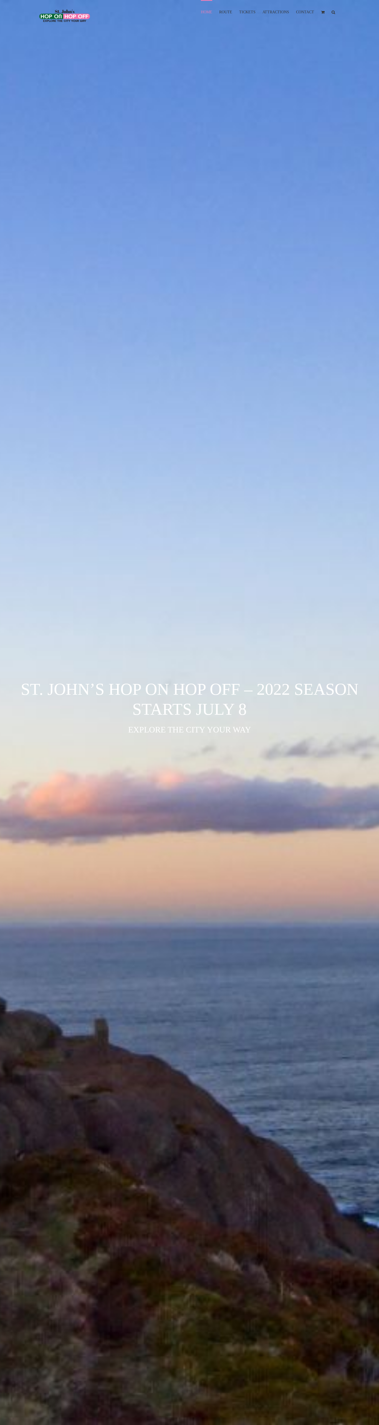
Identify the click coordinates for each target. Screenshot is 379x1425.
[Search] (333, 11)
